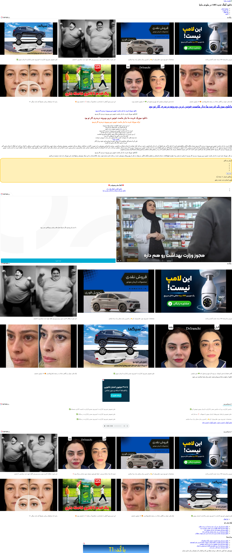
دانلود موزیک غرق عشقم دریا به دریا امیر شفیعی (214, 544)
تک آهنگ (226, 12)
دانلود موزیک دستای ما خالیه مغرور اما (114, 190)
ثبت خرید (58, 260)
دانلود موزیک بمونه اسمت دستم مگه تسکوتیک (214, 540)
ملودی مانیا (116, 139)
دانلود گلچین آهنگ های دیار (114, 189)
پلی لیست (225, 10)
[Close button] (148, 544)
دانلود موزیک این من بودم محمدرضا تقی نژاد (215, 531)
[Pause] (118, 261)
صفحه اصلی (224, 9)
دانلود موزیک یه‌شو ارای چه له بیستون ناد (216, 530)
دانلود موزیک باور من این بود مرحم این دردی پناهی (213, 526)
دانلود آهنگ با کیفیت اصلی (224, 422)
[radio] (114, 164)
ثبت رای (229, 173)
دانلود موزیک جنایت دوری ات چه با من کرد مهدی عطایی (211, 533)
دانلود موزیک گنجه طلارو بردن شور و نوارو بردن (214, 528)
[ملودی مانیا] (228, 1)
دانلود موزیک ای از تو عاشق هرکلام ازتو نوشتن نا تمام (212, 546)
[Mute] (121, 261)
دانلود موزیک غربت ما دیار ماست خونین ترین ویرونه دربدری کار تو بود (190, 106)
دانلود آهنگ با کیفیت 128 (209, 422)
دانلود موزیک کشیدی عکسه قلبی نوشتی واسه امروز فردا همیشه (209, 542)
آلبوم (226, 14)
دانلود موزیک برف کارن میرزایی (218, 547)
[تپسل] (84, 544)
